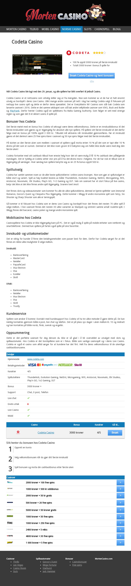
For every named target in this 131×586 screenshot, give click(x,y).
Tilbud (34, 29)
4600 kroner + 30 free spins (39, 536)
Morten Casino (16, 29)
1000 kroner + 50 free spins (39, 516)
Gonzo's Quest (50, 562)
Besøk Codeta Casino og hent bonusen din (91, 76)
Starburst (47, 568)
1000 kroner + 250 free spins (40, 523)
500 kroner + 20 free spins (39, 502)
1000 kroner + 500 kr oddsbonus (42, 489)
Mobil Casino (50, 29)
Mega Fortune (49, 565)
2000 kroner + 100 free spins (40, 482)
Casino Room (19, 568)
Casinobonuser (79, 562)
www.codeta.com (35, 359)
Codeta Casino (46, 432)
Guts (15, 571)
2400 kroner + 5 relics (36, 529)
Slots (87, 29)
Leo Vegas (18, 565)
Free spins (77, 565)
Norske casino (71, 29)
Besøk (115, 432)
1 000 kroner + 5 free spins (39, 542)
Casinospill (102, 29)
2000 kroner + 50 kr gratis (39, 495)
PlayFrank (14, 111)
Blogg (117, 29)
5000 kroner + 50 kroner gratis (41, 510)
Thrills (16, 562)
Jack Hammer (49, 571)
